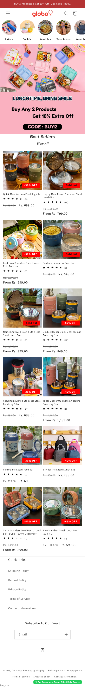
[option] (9, 31)
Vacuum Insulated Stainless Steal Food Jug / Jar (21, 402)
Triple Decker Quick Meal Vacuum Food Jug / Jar (61, 402)
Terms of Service (19, 599)
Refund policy (55, 670)
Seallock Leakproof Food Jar (59, 262)
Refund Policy (17, 580)
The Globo (17, 670)
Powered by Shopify (33, 670)
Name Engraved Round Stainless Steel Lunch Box (21, 333)
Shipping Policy (18, 571)
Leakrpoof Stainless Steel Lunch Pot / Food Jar (21, 264)
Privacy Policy (17, 589)
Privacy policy (74, 670)
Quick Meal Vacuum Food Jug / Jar (22, 194)
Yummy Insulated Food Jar (18, 469)
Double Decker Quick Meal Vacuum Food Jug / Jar (62, 333)
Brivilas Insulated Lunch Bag (59, 469)
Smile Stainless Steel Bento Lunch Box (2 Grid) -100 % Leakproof (22, 532)
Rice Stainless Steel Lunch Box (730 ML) (60, 532)
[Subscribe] (66, 634)
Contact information (65, 676)
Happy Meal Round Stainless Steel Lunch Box (62, 196)
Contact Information (22, 608)
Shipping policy (42, 676)
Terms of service (21, 676)
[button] (8, 13)
